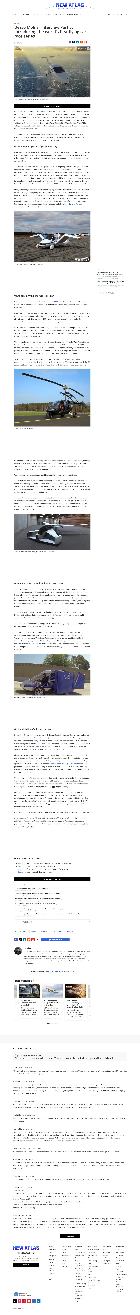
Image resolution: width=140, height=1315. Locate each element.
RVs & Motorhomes (79, 1290)
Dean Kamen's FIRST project (38, 167)
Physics (118, 1263)
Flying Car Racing (21, 827)
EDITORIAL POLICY (52, 1256)
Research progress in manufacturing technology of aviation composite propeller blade (110, 282)
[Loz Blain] (18, 951)
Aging (117, 1269)
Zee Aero (78, 635)
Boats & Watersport (78, 1264)
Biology (118, 1258)
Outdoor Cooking (80, 1284)
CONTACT (52, 1273)
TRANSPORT (58, 14)
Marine (105, 1258)
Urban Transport (108, 1263)
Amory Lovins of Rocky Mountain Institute (67, 764)
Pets (89, 1274)
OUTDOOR (37, 14)
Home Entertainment (94, 1266)
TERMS (51, 1268)
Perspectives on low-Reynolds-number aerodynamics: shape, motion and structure (37, 893)
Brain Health (120, 1272)
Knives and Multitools (78, 1280)
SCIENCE (118, 1249)
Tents (76, 1301)
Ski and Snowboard (78, 1294)
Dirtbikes (77, 1273)
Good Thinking (92, 1261)
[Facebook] (70, 42)
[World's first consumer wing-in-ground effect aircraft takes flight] (52, 991)
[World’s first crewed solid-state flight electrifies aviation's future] (75, 991)
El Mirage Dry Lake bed (63, 302)
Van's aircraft (43, 195)
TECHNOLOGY (92, 1247)
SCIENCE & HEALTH (73, 14)
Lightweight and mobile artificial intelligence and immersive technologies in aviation (37, 898)
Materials (65, 1258)
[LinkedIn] (77, 42)
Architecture (65, 1249)
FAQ (50, 1279)
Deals (90, 1288)
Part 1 (20, 863)
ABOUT (51, 1252)
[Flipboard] (85, 42)
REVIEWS (51, 1262)
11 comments (57, 940)
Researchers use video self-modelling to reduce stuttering (30, 888)
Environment (120, 1261)
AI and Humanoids (93, 1249)
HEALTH (118, 1266)
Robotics (64, 1263)
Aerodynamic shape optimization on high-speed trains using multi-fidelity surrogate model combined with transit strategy (48, 914)
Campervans (79, 1268)
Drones (90, 1258)
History (90, 1263)
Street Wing (30, 195)
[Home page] (70, 5)
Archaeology (120, 1252)
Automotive (106, 1252)
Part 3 (20, 869)
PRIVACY (51, 1271)
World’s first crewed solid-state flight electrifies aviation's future (75, 1004)
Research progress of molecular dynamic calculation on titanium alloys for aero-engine (109, 273)
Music (90, 1272)
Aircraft (16, 23)
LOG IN (119, 14)
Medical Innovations (119, 1285)
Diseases (119, 1282)
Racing (33, 931)
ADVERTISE (52, 1265)
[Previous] (17, 1002)
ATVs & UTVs (79, 1261)
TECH (47, 14)
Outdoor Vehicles (80, 1252)
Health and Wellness (119, 1290)
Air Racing (58, 931)
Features (70, 931)
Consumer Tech (93, 1255)
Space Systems (66, 1266)
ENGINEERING (24, 14)
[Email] (89, 42)
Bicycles (105, 1255)
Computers (91, 1252)
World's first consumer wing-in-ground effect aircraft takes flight (52, 1004)
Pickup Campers (80, 1286)
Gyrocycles (19, 641)
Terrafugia (18, 638)
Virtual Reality (92, 1285)
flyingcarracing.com (49, 134)
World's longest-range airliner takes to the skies (29, 1003)
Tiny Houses (79, 1258)
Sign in (18, 1055)
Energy (64, 1252)
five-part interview (40, 111)
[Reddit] (81, 42)
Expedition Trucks (80, 1276)
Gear (76, 1249)
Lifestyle (90, 1269)
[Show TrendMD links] (89, 921)
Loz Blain (27, 948)
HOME (15, 14)
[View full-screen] (88, 48)
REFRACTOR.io (120, 1247)
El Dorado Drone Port (38, 305)
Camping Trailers (80, 1271)
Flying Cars (45, 931)
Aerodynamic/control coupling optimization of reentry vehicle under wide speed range (38, 909)
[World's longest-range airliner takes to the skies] (29, 991)
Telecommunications (94, 1283)
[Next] (88, 1002)
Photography (92, 1277)
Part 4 (20, 872)
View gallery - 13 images (52, 106)
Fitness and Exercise (119, 1278)
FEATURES (52, 1260)
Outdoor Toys (79, 1255)
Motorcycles (106, 1261)
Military (64, 1261)
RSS (50, 1276)
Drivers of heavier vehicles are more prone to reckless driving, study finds (35, 903)
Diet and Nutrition (121, 1274)
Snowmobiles (79, 1298)
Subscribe (26, 1265)
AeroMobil (69, 333)
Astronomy (119, 1255)
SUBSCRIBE (111, 14)
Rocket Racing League (32, 746)
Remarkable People (94, 1280)
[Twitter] (73, 42)
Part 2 (20, 866)
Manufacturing (66, 1255)
